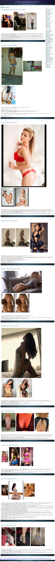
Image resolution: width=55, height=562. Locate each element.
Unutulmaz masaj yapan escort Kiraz (10, 325)
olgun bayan (17, 520)
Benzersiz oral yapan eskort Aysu (9, 220)
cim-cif (2, 216)
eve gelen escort (9, 474)
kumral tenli (11, 216)
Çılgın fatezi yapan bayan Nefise (9, 445)
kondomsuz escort (12, 440)
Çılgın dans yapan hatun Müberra (9, 45)
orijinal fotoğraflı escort (16, 264)
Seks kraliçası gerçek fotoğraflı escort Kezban (13, 9)
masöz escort (24, 264)
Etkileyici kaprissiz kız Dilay (9, 122)
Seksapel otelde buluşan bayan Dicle (10, 268)
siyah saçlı (16, 321)
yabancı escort (17, 216)
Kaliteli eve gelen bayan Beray (9, 478)
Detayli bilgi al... (8, 116)
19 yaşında (3, 406)
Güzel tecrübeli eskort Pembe (8, 525)
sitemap (36, 561)
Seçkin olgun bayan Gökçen (7, 410)
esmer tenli (7, 216)
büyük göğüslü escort (9, 406)
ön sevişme (21, 406)
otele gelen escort (9, 321)
